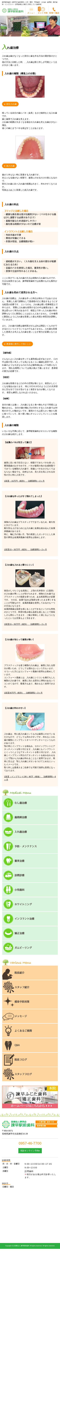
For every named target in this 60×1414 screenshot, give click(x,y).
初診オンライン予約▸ (30, 1150)
